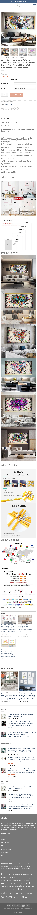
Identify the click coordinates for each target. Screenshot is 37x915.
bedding (13, 861)
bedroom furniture (28, 864)
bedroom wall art (5, 866)
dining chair (10, 868)
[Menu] (2, 5)
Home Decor (10, 57)
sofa (13, 889)
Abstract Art (20, 57)
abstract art (4, 861)
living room (12, 883)
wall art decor (8, 893)
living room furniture (6, 886)
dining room (26, 868)
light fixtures (22, 880)
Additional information (9, 122)
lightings (4, 883)
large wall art (15, 880)
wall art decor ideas (21, 893)
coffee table (4, 868)
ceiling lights (28, 866)
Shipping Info (5, 842)
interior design (26, 878)
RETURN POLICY (6, 849)
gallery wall (29, 871)
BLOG (3, 855)
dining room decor (6, 871)
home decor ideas (21, 874)
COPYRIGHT (5, 852)
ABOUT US (4, 839)
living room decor (25, 883)
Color (3, 88)
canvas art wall (14, 866)
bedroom (19, 861)
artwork (9, 861)
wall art (19, 889)
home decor (7, 873)
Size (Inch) (4, 83)
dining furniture (17, 868)
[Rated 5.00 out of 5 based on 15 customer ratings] (18, 76)
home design (30, 874)
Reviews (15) (5, 125)
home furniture (8, 877)
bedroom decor (7, 864)
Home (3, 57)
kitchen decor (5, 880)
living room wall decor (27, 886)
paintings (3, 889)
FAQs (3, 845)
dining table (15, 871)
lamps (10, 880)
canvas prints (21, 866)
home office (19, 878)
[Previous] (4, 29)
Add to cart (16, 95)
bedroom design (18, 864)
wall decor (6, 896)
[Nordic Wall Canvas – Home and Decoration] (18, 6)
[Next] (32, 29)
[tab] (18, 118)
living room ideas (16, 886)
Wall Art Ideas (30, 893)
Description (5, 118)
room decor (8, 889)
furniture (23, 871)
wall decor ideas (20, 897)
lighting (27, 880)
